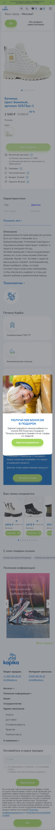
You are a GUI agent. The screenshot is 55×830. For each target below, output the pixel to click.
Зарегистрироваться (27, 442)
